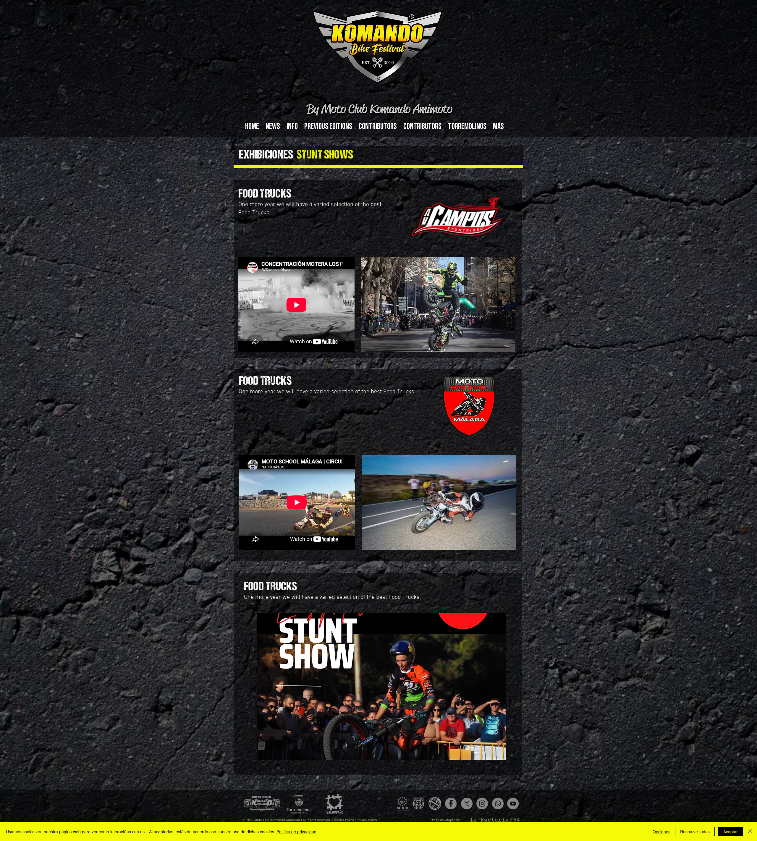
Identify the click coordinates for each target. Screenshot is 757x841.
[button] (292, 126)
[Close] (749, 831)
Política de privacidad (296, 831)
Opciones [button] (661, 831)
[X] (467, 804)
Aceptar (730, 831)
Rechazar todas (695, 831)
